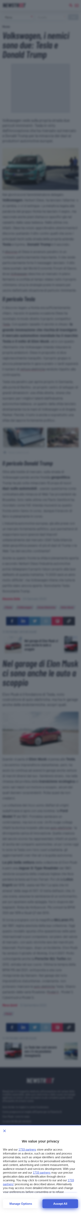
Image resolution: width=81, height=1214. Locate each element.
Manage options (20, 1203)
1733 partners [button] (27, 1149)
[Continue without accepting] (4, 1130)
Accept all (60, 1203)
